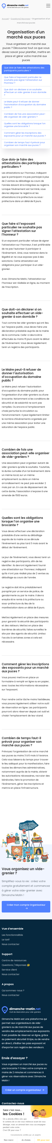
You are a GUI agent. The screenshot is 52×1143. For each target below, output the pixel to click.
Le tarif (6, 939)
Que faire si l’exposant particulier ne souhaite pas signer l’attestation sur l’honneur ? (23, 80)
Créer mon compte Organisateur (26, 905)
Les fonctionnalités (12, 935)
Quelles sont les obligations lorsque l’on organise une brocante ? (24, 125)
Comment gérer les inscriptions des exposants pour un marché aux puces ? (25, 134)
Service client (9, 969)
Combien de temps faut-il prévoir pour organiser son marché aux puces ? (24, 144)
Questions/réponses (20, 18)
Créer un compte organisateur (23, 1090)
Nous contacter (10, 944)
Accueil (5, 18)
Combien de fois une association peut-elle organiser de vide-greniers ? (25, 115)
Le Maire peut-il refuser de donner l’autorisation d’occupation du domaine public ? (25, 104)
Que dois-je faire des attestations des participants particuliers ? (24, 69)
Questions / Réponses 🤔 (16, 965)
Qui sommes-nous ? (13, 990)
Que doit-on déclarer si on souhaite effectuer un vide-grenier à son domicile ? (25, 92)
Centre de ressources (14, 960)
